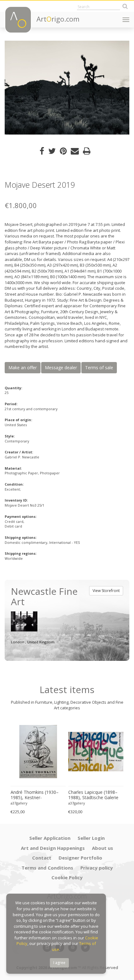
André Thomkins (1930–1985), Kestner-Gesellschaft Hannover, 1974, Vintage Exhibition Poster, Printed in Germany (38, 795)
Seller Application (49, 838)
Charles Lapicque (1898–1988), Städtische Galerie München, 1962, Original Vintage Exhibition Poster (93, 795)
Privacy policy (96, 868)
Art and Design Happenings (53, 848)
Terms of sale (99, 367)
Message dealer (61, 367)
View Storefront (106, 590)
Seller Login (91, 838)
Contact (41, 858)
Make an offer (22, 367)
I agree (59, 962)
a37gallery (19, 803)
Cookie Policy (67, 877)
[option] (67, 88)
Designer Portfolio (80, 858)
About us (102, 848)
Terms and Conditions (47, 868)
